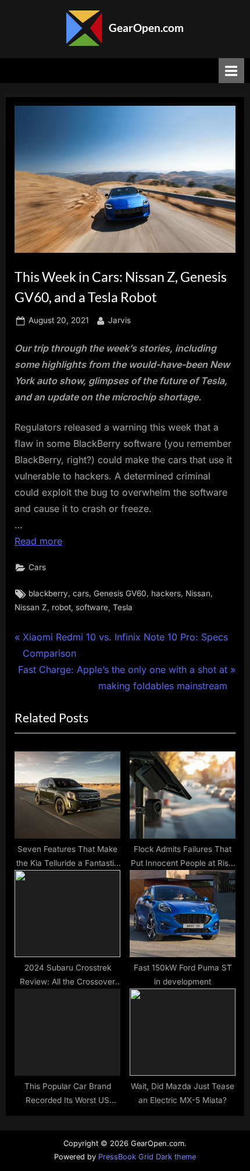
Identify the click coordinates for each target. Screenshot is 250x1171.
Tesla (123, 607)
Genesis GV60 (120, 593)
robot (61, 607)
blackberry (48, 593)
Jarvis (119, 320)
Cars (37, 567)
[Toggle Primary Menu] (231, 70)
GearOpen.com (146, 27)
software (92, 607)
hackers (166, 593)
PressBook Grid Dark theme (147, 1156)
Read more (38, 541)
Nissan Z (31, 607)
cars (81, 593)
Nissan (197, 593)
